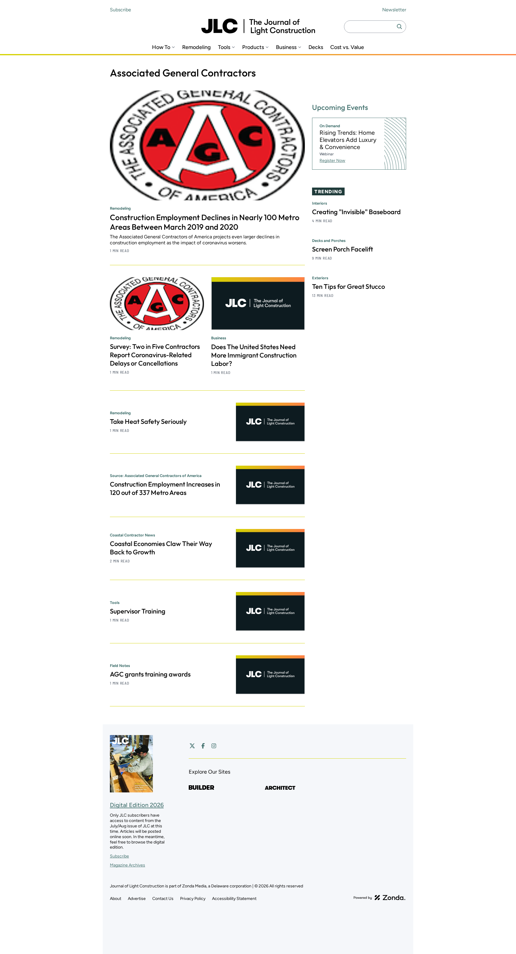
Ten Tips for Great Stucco (348, 286)
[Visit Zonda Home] (379, 897)
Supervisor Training (137, 611)
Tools (224, 47)
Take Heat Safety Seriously (148, 421)
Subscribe (120, 10)
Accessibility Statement (234, 898)
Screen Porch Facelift (342, 249)
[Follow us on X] (192, 745)
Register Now (332, 160)
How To (161, 47)
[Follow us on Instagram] (213, 745)
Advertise (137, 898)
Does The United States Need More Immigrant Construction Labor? (254, 355)
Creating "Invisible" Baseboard (356, 212)
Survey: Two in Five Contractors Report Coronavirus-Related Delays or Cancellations (155, 354)
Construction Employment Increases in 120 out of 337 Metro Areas (165, 488)
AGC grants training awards (150, 674)
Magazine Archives (127, 865)
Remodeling (196, 47)
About (115, 898)
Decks (315, 47)
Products (253, 47)
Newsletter (394, 10)
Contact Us (162, 898)
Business (286, 47)
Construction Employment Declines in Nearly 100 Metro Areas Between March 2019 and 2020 (205, 222)
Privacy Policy (192, 898)
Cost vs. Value (347, 47)
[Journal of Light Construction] (258, 27)
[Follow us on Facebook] (203, 745)
